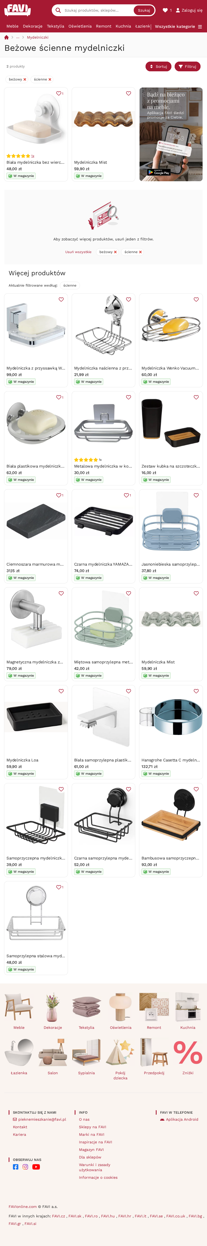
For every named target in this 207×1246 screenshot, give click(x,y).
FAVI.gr (15, 1223)
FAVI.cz (59, 1216)
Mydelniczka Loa (22, 760)
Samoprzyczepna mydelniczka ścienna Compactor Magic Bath (65, 858)
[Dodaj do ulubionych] (128, 93)
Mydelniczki (38, 37)
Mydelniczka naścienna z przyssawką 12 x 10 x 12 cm (124, 368)
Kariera (19, 1134)
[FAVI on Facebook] (15, 1167)
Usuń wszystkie (78, 252)
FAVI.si (30, 1223)
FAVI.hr (125, 1216)
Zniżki (188, 1073)
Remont (103, 26)
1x (32, 156)
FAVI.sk (75, 1216)
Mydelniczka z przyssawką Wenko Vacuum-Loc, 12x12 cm (61, 368)
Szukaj (144, 10)
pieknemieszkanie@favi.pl (42, 1119)
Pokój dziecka (120, 1075)
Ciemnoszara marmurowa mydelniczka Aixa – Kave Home (61, 564)
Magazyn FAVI (91, 1149)
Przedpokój (154, 1073)
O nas (84, 1119)
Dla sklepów (90, 1157)
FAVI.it (141, 1216)
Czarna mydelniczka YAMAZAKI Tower (110, 564)
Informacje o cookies (98, 1177)
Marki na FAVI (91, 1134)
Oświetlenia (80, 26)
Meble (12, 26)
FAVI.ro (92, 1216)
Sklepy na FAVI (92, 1127)
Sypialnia (86, 1073)
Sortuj (161, 66)
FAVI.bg (196, 1216)
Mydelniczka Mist (90, 162)
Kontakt (20, 1127)
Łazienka (144, 26)
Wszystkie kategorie (175, 26)
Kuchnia (123, 26)
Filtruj (190, 66)
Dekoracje (33, 26)
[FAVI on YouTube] (36, 1167)
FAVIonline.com (23, 1206)
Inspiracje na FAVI (95, 1142)
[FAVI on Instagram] (25, 1167)
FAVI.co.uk (176, 1216)
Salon (53, 1073)
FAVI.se (157, 1216)
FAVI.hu (108, 1216)
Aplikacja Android (182, 1119)
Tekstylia (55, 26)
